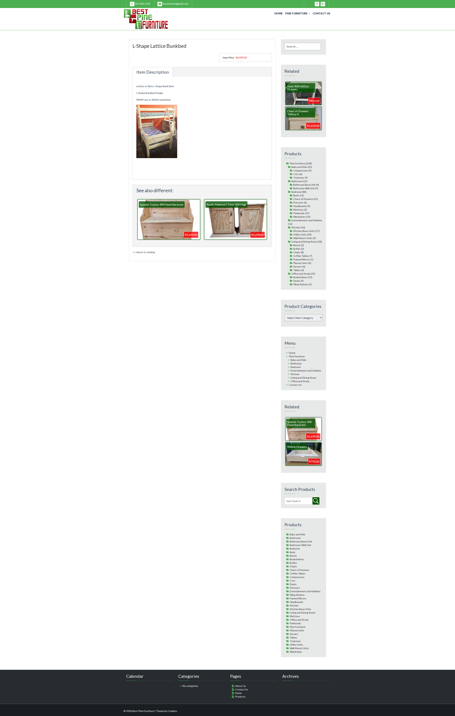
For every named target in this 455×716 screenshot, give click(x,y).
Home (278, 13)
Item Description (152, 72)
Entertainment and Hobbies (306, 220)
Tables (297, 270)
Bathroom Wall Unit (304, 188)
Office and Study (300, 273)
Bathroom (297, 181)
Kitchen (295, 227)
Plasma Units (300, 262)
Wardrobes (299, 216)
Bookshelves (300, 277)
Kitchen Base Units (304, 230)
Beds (296, 195)
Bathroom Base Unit (304, 184)
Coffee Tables (301, 255)
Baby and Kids (299, 166)
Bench (296, 245)
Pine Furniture (296, 13)
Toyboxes (298, 177)
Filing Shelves (300, 284)
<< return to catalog (144, 252)
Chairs (296, 252)
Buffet (297, 248)
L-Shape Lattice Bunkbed (159, 46)
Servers (297, 266)
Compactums (300, 170)
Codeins (172, 710)
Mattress (298, 209)
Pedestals (298, 213)
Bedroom (296, 191)
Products (240, 696)
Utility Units (300, 234)
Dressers (298, 202)
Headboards (300, 206)
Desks (296, 280)
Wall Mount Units (302, 238)
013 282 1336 (142, 3)
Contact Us (321, 13)
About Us (240, 685)
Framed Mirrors (301, 259)
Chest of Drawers (303, 198)
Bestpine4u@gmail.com (175, 3)
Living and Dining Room (304, 241)
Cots (296, 174)
